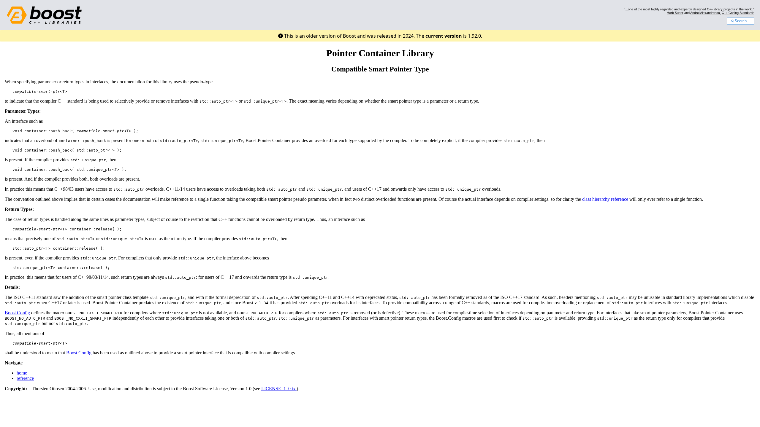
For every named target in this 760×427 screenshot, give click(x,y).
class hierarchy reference (605, 199)
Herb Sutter (675, 13)
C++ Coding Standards (738, 13)
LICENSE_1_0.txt (279, 388)
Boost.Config (17, 312)
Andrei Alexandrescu (705, 13)
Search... (742, 21)
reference (25, 378)
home (22, 372)
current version (443, 36)
